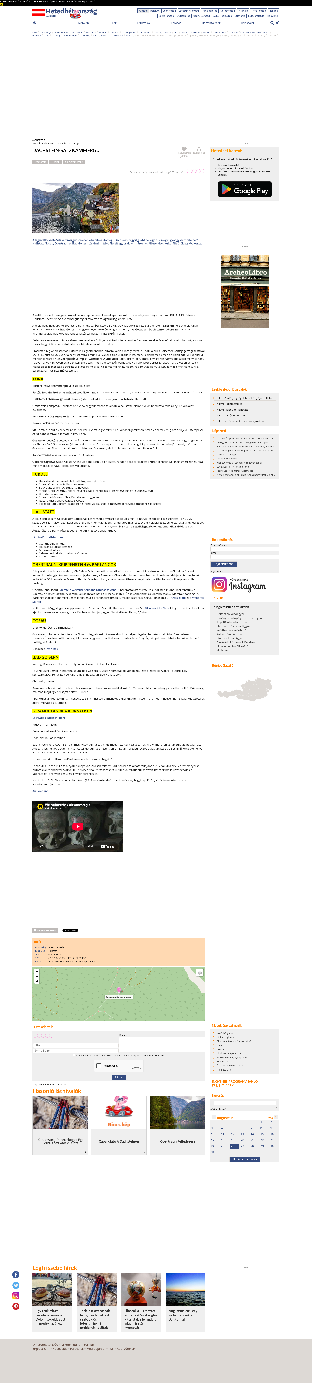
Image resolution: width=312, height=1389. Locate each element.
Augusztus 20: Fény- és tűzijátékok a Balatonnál (184, 1315)
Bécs (34, 32)
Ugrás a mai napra (245, 1159)
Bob (241, 35)
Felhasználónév (218, 545)
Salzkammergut (69, 35)
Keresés (176, 23)
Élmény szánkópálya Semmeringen (239, 618)
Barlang (233, 35)
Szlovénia (240, 16)
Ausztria (143, 10)
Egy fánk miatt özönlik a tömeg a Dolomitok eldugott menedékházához (50, 1317)
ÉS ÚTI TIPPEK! (223, 1086)
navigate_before (214, 1117)
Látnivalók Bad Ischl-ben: (48, 718)
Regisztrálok (216, 571)
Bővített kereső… (219, 1109)
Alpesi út (192, 35)
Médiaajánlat (96, 1349)
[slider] (194, 171)
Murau (266, 32)
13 (242, 1134)
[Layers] (199, 972)
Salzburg (56, 35)
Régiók (55, 161)
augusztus (225, 1118)
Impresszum (41, 1349)
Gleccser (272, 35)
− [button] (37, 976)
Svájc (216, 16)
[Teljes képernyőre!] (36, 981)
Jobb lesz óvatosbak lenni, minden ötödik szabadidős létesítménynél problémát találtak (95, 1319)
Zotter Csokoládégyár (230, 614)
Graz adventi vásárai (227, 458)
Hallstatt (185, 32)
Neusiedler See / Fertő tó (232, 646)
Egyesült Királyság (189, 10)
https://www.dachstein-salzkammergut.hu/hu (71, 961)
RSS (111, 1349)
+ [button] (37, 971)
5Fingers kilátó (176, 598)
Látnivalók (143, 23)
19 (232, 1140)
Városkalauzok (61, 32)
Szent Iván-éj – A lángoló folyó (233, 466)
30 (272, 1146)
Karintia (206, 32)
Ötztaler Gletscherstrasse (230, 1065)
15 (262, 1134)
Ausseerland (40, 791)
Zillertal (129, 35)
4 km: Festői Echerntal (231, 415)
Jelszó (213, 552)
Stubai (96, 35)
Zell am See (117, 35)
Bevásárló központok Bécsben (236, 642)
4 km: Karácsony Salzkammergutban (240, 421)
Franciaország (209, 10)
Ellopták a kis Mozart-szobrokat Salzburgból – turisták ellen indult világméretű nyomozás (141, 1319)
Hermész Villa (224, 1069)
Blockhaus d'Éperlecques (230, 1053)
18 (222, 1140)
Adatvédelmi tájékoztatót (92, 1055)
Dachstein (114, 32)
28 (252, 1146)
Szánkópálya (45, 32)
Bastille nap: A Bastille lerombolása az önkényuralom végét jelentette (253, 446)
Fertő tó (157, 32)
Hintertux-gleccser (226, 1037)
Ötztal (46, 35)
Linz (259, 32)
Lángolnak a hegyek (227, 454)
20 (242, 1140)
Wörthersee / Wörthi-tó (231, 630)
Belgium (155, 10)
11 (222, 1134)
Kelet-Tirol (233, 32)
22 (262, 1140)
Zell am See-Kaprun (229, 634)
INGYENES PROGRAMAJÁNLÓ (235, 1081)
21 (252, 1140)
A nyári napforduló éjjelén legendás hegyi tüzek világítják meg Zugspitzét (255, 474)
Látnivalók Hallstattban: (47, 537)
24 (212, 1146)
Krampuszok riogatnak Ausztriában (235, 470)
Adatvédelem (126, 1349)
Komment (124, 1035)
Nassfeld (36, 35)
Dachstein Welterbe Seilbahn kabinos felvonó (87, 590)
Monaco (273, 10)
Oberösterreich (53, 143)
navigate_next (277, 1108)
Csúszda (250, 35)
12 (232, 1134)
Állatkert (161, 35)
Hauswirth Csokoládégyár (233, 626)
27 (242, 1146)
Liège (219, 1045)
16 (272, 1134)
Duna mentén (145, 32)
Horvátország (258, 10)
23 (272, 1140)
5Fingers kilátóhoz (157, 608)
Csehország (169, 10)
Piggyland (272, 16)
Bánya (225, 35)
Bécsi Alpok (91, 32)
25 (222, 1146)
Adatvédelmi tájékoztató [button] (81, 1)
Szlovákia (227, 16)
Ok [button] (1, 4)
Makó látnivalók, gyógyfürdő (232, 1057)
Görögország (227, 10)
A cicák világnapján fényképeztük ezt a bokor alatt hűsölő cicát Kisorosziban (257, 450)
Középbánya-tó (225, 1033)
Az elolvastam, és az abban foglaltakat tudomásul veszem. (120, 1055)
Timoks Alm (223, 1061)
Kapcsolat (247, 23)
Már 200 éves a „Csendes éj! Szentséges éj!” (240, 462)
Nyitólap (83, 23)
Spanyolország (201, 16)
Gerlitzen (167, 32)
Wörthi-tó (105, 35)
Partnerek (77, 1349)
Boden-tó (103, 32)
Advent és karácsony (145, 35)
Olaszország (183, 16)
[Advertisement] (119, 280)
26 (232, 1146)
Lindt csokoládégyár (230, 638)
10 (212, 1134)
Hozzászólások (211, 23)
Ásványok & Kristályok (209, 35)
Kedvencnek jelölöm (46, 930)
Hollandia (243, 10)
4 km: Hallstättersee (229, 404)
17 (212, 1140)
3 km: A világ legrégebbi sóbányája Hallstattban (248, 398)
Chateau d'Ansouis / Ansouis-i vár (234, 1041)
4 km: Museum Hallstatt (232, 409)
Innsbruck (195, 32)
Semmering (85, 35)
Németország (166, 16)
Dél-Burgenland (129, 32)
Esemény (261, 35)
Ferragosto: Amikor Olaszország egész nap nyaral (243, 442)
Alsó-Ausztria (76, 32)
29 (262, 1146)
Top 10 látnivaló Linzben (232, 622)
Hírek (113, 23)
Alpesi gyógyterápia (176, 35)
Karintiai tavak (219, 32)
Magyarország (256, 16)
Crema (220, 1049)
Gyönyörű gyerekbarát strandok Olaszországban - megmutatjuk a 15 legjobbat (258, 438)
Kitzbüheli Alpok (247, 32)
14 (252, 1134)
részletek (52, 649)
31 (212, 1152)
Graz (176, 32)
